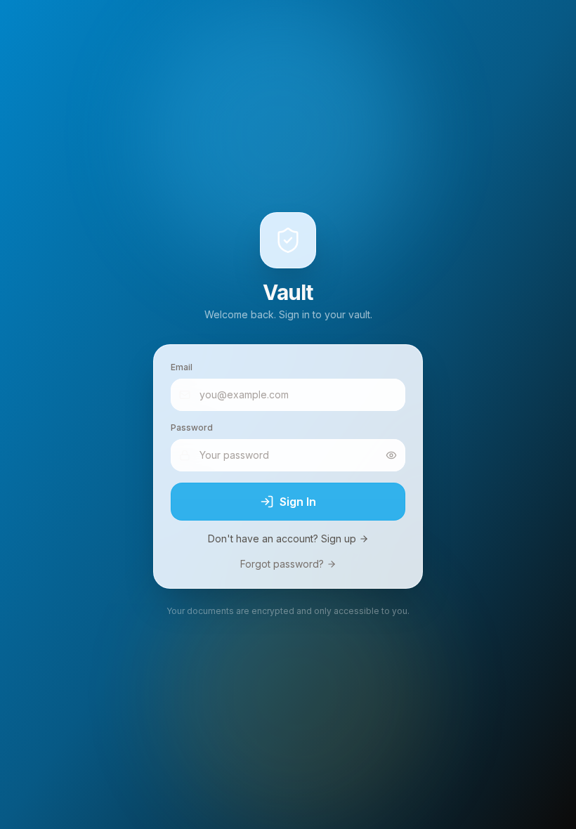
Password (192, 427)
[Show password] (391, 455)
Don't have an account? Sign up (282, 538)
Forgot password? (282, 564)
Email (181, 367)
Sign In (298, 502)
